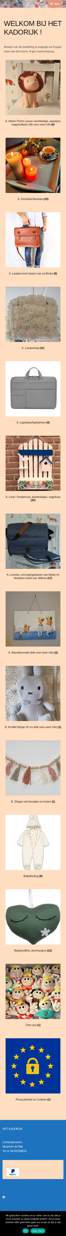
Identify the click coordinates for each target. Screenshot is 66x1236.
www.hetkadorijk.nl (14, 1137)
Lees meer (38, 1231)
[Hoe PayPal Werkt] (33, 1172)
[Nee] (61, 1223)
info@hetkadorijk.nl (14, 1133)
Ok (25, 1231)
